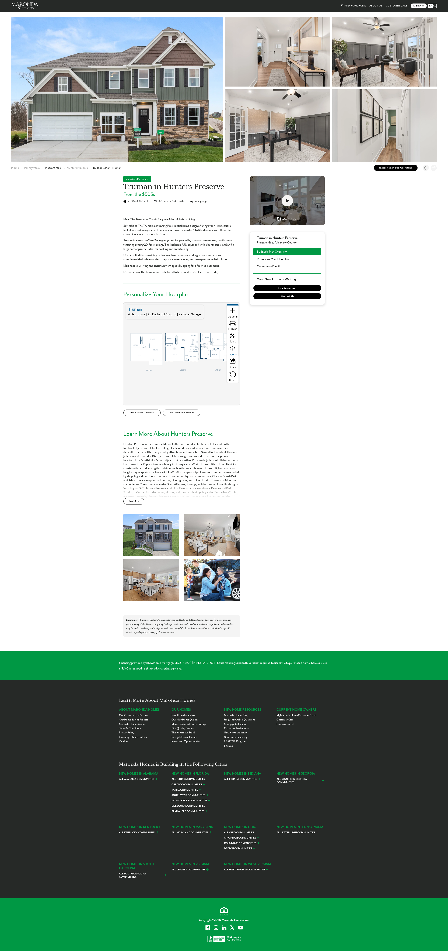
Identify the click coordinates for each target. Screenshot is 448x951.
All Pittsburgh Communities (295, 832)
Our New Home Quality (185, 719)
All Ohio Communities (239, 832)
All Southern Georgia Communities (291, 781)
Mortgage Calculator (235, 724)
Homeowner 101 (285, 724)
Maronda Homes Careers (132, 724)
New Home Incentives (183, 715)
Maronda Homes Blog (236, 715)
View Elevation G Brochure (142, 412)
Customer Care (396, 5)
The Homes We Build (183, 732)
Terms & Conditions (130, 728)
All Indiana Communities (240, 779)
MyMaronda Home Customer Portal (296, 715)
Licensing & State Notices (133, 737)
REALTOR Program (235, 741)
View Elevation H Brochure (181, 412)
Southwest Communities (188, 795)
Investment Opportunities (186, 741)
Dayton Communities (238, 848)
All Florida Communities (188, 779)
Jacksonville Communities (189, 800)
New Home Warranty (235, 732)
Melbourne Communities (188, 806)
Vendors (123, 741)
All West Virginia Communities (244, 869)
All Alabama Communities (136, 779)
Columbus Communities (240, 843)
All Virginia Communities (188, 869)
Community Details (269, 266)
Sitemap (228, 745)
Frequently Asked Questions (239, 719)
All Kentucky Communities (137, 832)
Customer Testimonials (236, 728)
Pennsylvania (32, 168)
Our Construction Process (133, 715)
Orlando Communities (187, 784)
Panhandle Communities (188, 811)
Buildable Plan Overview (271, 251)
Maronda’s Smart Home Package (189, 724)
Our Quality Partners (183, 728)
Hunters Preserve (77, 168)
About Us (375, 5)
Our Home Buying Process (133, 719)
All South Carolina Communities (132, 875)
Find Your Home (355, 5)
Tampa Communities (185, 790)
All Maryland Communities (190, 832)
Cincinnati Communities (240, 837)
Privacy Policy (126, 732)
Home (15, 168)
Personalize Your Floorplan (273, 259)
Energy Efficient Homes (184, 737)
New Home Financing (235, 737)
